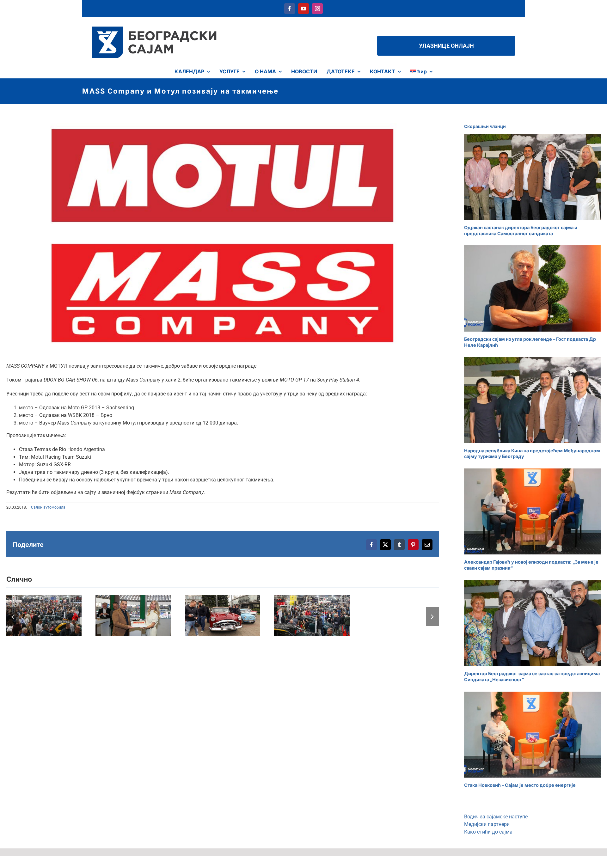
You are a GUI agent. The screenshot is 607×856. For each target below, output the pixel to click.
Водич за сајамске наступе (496, 817)
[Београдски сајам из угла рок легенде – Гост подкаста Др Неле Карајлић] (532, 288)
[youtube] (303, 8)
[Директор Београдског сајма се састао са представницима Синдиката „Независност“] (532, 623)
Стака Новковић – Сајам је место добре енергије (520, 785)
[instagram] (317, 8)
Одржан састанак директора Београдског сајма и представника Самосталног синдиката (520, 230)
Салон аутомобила (48, 507)
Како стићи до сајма (488, 832)
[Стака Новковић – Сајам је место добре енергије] (532, 735)
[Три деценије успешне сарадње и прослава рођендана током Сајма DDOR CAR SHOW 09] (133, 615)
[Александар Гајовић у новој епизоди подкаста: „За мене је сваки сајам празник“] (532, 511)
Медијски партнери (487, 824)
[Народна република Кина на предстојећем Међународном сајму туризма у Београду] (532, 400)
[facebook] (289, 8)
